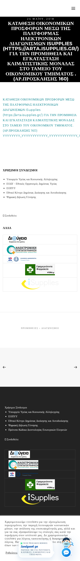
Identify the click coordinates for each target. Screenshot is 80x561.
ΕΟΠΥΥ (11, 188)
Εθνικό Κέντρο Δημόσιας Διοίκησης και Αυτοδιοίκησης (36, 192)
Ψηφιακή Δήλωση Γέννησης (21, 197)
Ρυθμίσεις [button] (11, 552)
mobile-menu (72, 8)
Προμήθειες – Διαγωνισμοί (40, 328)
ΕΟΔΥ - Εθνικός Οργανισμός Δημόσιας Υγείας (32, 183)
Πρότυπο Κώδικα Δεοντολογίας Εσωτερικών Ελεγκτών (37, 429)
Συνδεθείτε (10, 215)
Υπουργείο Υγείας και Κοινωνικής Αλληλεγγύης (32, 179)
